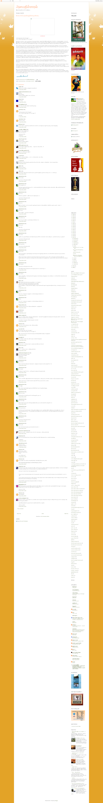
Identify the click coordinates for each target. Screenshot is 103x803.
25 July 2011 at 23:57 (22, 428)
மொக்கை (72, 534)
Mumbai (72, 283)
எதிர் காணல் (74, 597)
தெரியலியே (73, 429)
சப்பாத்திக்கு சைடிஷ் (74, 385)
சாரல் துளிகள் (73, 390)
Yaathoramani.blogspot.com (24, 352)
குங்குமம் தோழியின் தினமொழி (76, 366)
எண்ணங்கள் (74, 628)
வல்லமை (73, 621)
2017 (73, 228)
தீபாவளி (72, 428)
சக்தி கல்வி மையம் (22, 443)
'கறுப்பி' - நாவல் (74, 613)
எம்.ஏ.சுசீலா (74, 609)
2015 (73, 231)
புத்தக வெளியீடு (73, 498)
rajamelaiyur (21, 109)
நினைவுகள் (73, 448)
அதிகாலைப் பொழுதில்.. (80, 759)
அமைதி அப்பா (21, 466)
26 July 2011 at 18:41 (22, 433)
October (74, 241)
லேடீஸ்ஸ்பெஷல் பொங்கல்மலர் (76, 544)
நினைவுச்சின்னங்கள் (74, 450)
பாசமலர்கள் (73, 473)
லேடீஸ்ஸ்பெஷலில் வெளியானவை (76, 543)
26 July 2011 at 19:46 (22, 440)
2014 (73, 232)
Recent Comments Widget (77, 726)
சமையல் (72, 387)
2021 (73, 222)
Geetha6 (20, 310)
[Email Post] (37, 79)
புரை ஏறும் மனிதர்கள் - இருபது (76, 656)
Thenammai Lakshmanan (23, 430)
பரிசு (72, 468)
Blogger (56, 800)
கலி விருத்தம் (73, 349)
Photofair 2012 (73, 288)
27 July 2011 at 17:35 (22, 456)
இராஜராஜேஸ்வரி (21, 484)
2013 (73, 234)
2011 (73, 237)
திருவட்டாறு (73, 419)
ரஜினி (72, 539)
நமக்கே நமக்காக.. (75, 766)
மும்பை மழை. (73, 527)
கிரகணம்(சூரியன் (74, 360)
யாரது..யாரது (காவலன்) (75, 659)
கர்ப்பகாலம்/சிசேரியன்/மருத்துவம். (76, 348)
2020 (73, 223)
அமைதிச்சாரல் (27, 7)
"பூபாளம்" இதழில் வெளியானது (76, 274)
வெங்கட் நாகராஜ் (21, 315)
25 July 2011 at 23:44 (22, 365)
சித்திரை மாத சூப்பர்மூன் (75, 392)
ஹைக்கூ (72, 575)
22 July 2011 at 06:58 (22, 230)
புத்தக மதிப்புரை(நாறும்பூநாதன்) (76, 492)
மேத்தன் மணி (73, 531)
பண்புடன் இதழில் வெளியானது (76, 458)
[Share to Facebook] (39, 81)
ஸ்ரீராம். (20, 171)
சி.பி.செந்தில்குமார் (22, 104)
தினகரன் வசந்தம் (74, 424)
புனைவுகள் (73, 502)
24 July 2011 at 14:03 (22, 340)
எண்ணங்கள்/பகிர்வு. (22, 81)
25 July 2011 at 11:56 (22, 350)
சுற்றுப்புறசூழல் (73, 400)
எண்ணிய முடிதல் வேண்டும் (76, 643)
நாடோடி (20, 347)
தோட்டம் (73, 649)
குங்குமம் (72, 363)
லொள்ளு (72, 546)
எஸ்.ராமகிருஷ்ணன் (75, 589)
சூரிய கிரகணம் (73, 402)
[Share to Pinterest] (40, 81)
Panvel (72, 286)
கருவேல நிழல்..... (75, 655)
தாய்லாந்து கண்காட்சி (74, 414)
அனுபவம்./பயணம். (74, 312)
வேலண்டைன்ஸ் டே (74, 568)
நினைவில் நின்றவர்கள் (74, 446)
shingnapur (73, 291)
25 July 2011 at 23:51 (22, 404)
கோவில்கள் (73, 382)
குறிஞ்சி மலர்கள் (75, 646)
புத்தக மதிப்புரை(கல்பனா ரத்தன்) (76, 490)
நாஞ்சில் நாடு (73, 441)
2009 (73, 267)
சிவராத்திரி (73, 394)
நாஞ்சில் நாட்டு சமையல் (75, 443)
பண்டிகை (72, 457)
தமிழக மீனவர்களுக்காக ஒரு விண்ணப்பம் (78, 409)
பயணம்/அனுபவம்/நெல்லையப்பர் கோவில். (77, 463)
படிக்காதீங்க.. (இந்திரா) (22, 129)
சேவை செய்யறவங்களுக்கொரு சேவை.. (78, 783)
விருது (72, 561)
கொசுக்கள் (73, 377)
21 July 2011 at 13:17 (22, 163)
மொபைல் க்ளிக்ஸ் (74, 536)
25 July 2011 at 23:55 (22, 413)
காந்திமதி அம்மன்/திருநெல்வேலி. (76, 356)
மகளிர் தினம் (73, 515)
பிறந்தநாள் (72, 483)
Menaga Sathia (21, 304)
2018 (73, 226)
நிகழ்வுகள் (73, 445)
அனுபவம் (72, 310)
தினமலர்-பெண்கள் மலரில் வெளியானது (77, 426)
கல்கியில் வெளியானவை (75, 351)
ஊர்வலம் (72, 329)
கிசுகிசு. (72, 358)
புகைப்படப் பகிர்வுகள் (74, 485)
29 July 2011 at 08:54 (22, 495)
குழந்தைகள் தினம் (74, 373)
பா (71, 471)
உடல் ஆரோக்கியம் (74, 324)
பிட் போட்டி (73, 476)
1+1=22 (74, 253)
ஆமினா (20, 165)
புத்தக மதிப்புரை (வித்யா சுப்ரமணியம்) (77, 488)
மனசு (73, 612)
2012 (73, 235)
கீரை (72, 361)
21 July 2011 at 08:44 (22, 89)
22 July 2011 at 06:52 (22, 181)
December (75, 238)
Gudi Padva (73, 279)
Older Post (66, 513)
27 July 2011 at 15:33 (22, 447)
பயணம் (72, 462)
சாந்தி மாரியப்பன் (21, 176)
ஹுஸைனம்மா (21, 342)
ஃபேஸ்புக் (72, 343)
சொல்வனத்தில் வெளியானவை (76, 404)
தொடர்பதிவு (73, 431)
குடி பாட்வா (73, 368)
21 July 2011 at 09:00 (22, 96)
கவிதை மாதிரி (73, 353)
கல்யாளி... (73, 662)
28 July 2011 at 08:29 (22, 482)
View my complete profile (75, 119)
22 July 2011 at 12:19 (22, 295)
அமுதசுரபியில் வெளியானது (75, 305)
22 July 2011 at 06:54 (22, 189)
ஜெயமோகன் (74, 586)
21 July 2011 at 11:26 (22, 148)
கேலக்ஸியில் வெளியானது (75, 375)
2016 (73, 229)
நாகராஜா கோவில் (74, 440)
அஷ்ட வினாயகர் (73, 313)
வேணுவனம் (74, 606)
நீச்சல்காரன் (21, 124)
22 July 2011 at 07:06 (22, 278)
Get (72, 726)
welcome (72, 298)
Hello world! (74, 622)
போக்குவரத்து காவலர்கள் (30, 81)
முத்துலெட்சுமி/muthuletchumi (24, 91)
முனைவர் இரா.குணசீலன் (23, 150)
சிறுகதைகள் (74, 596)
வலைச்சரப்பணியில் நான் (75, 548)
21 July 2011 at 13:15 (22, 158)
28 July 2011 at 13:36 (22, 490)
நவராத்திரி (73, 438)
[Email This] (35, 81)
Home (43, 513)
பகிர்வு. (72, 455)
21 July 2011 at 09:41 (22, 116)
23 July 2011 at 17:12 (22, 326)
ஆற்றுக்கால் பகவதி (74, 317)
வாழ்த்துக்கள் (73, 558)
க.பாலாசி (20, 155)
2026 (73, 214)
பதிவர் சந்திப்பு (73, 460)
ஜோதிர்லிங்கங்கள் (74, 572)
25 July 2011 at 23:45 (22, 372)
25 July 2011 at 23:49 (22, 389)
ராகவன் (73, 661)
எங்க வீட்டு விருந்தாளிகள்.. (80, 788)
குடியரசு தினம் (73, 370)
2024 (73, 217)
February (75, 262)
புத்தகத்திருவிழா (74, 500)
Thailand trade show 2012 (75, 295)
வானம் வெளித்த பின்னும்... (76, 652)
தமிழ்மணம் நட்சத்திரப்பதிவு (75, 411)
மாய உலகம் (20, 328)
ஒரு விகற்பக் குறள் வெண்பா (75, 342)
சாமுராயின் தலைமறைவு (75, 590)
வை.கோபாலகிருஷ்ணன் (22, 498)
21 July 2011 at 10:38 (22, 136)
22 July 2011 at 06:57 (22, 221)
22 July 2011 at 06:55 (22, 199)
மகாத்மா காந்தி (73, 517)
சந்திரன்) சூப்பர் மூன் (74, 383)
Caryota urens (73, 276)
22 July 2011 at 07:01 (22, 247)
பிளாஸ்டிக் (72, 480)
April (74, 259)
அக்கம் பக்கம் (74, 633)
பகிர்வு (72, 453)
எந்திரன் (72, 334)
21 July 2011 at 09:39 (22, 107)
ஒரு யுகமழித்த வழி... (75, 653)
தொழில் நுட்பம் (73, 433)
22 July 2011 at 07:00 (22, 240)
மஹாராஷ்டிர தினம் (74, 524)
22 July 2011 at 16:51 (22, 307)
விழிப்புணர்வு (73, 563)
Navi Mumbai (73, 284)
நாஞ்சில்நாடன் (74, 603)
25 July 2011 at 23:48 (22, 382)
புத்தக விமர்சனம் (74, 497)
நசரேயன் (20, 99)
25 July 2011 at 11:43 (22, 345)
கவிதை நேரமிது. (75, 592)
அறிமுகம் (72, 308)
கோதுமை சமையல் (74, 378)
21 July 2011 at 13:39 (22, 168)
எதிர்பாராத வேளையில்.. (77, 252)
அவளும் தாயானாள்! (75, 647)
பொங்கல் (72, 505)
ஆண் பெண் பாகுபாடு (74, 315)
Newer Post (19, 513)
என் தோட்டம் (73, 337)
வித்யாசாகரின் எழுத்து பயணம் (77, 617)
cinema (72, 278)
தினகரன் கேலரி (73, 421)
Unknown (20, 323)
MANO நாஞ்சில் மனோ (22, 145)
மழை (72, 522)
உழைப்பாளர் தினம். (74, 327)
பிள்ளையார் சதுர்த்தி (74, 481)
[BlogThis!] (36, 81)
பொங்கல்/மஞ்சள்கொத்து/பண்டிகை (76, 507)
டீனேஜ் (72, 407)
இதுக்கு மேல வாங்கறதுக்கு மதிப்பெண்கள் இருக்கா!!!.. (78, 256)
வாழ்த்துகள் (73, 556)
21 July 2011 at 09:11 (22, 102)
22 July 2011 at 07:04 (22, 260)
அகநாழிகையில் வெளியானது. (76, 300)
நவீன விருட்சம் (74, 615)
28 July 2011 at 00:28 (22, 464)
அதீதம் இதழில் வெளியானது (75, 301)
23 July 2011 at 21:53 (22, 335)
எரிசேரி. (72, 336)
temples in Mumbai (74, 293)
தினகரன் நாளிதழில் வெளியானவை (77, 423)
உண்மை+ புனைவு (74, 325)
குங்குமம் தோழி (73, 365)
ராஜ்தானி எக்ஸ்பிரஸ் (74, 541)
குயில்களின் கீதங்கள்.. (76, 658)
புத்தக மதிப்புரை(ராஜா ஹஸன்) (76, 495)
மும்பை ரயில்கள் (73, 529)
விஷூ (72, 565)
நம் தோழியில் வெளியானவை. (76, 436)
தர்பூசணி (72, 412)
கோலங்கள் (73, 380)
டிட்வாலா (72, 406)
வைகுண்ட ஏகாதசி (74, 570)
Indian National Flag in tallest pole (77, 281)
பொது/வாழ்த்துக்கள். (74, 510)
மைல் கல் (72, 532)
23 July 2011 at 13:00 (22, 321)
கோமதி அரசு (21, 435)
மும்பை (72, 526)
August (74, 244)
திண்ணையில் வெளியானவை (76, 416)
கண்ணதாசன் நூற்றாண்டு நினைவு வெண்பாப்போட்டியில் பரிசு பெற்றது (76, 346)
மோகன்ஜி (20, 337)
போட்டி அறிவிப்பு (73, 514)
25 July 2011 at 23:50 (22, 396)
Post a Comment (20, 508)
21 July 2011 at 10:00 (22, 127)
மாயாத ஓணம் (74, 587)
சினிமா (72, 397)
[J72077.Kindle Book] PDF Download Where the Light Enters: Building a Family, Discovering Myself (78, 630)
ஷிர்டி (72, 573)
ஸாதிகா (20, 86)
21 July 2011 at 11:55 (22, 153)
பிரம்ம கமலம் (73, 478)
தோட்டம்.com (74, 650)
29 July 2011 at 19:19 (22, 506)
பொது (72, 509)
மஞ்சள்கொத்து (73, 519)
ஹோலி (72, 577)
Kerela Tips (74, 634)
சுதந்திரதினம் (73, 399)
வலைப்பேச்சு (73, 551)
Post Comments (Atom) (45, 516)
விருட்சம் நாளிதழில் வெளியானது (76, 560)
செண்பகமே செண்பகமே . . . (76, 607)
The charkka (73, 296)
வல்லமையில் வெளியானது (75, 553)
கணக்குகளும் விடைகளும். (76, 644)
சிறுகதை (72, 395)
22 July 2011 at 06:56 (22, 206)
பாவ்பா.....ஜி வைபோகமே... (76, 772)
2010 (73, 265)
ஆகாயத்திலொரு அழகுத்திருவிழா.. (79, 746)
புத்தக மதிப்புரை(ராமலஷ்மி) (75, 493)
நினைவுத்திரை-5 (74, 610)
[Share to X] (38, 81)
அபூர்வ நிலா (73, 303)
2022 (73, 220)
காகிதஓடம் (74, 624)
